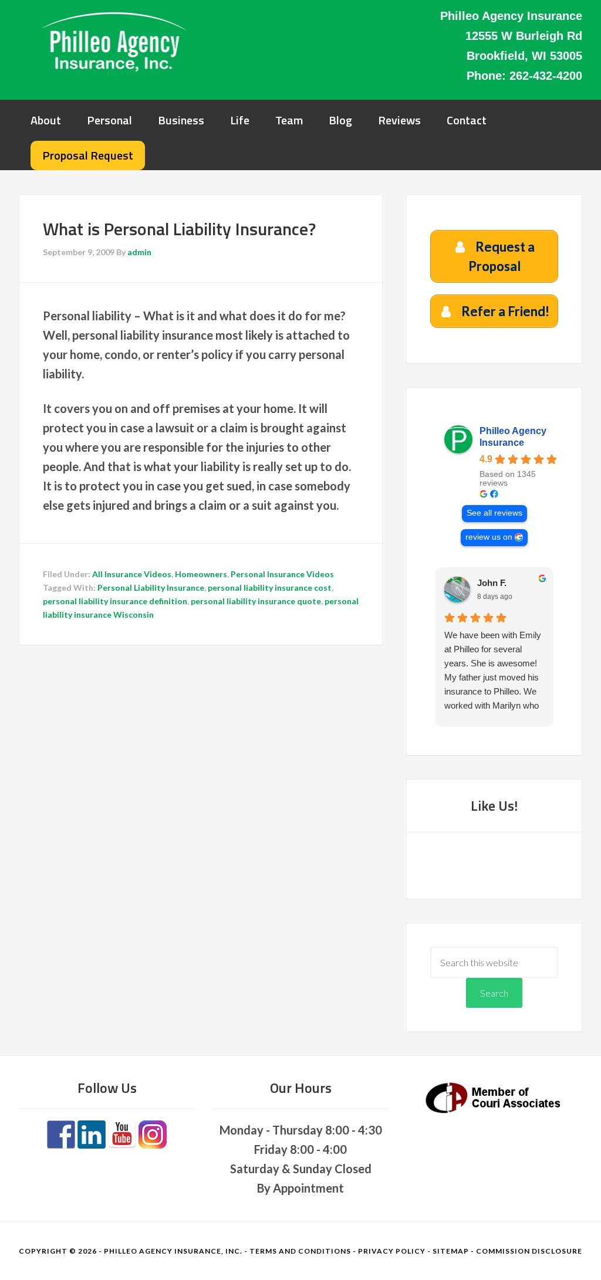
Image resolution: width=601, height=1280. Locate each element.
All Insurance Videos (131, 574)
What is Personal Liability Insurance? (179, 228)
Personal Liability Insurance (150, 587)
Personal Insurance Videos (282, 574)
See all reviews (494, 513)
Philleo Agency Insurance (513, 437)
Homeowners (201, 574)
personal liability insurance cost (270, 587)
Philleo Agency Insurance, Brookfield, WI (113, 41)
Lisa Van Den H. (509, 583)
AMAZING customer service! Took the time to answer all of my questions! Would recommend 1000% (491, 663)
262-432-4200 (545, 75)
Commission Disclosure (529, 1251)
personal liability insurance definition (115, 601)
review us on (488, 537)
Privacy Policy (392, 1251)
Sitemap (451, 1251)
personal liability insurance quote (256, 601)
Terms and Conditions (300, 1251)
